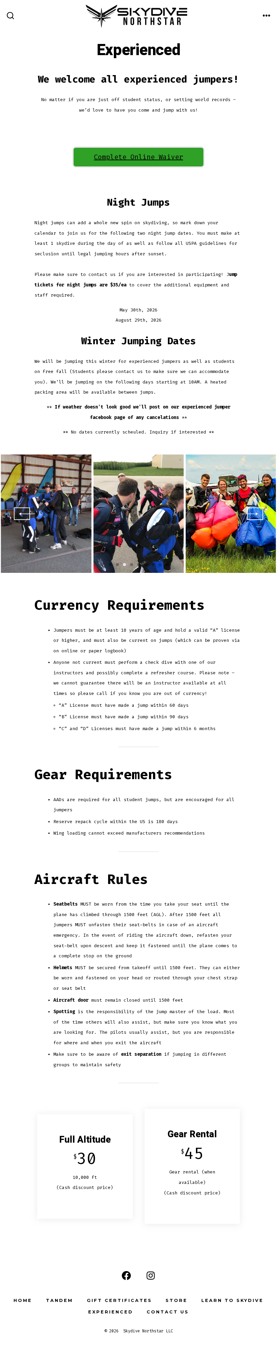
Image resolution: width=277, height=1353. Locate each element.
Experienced (110, 1311)
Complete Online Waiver (138, 157)
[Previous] (22, 514)
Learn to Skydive (232, 1300)
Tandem (59, 1300)
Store (176, 1300)
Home (23, 1300)
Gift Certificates (119, 1300)
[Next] (255, 514)
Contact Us (168, 1311)
